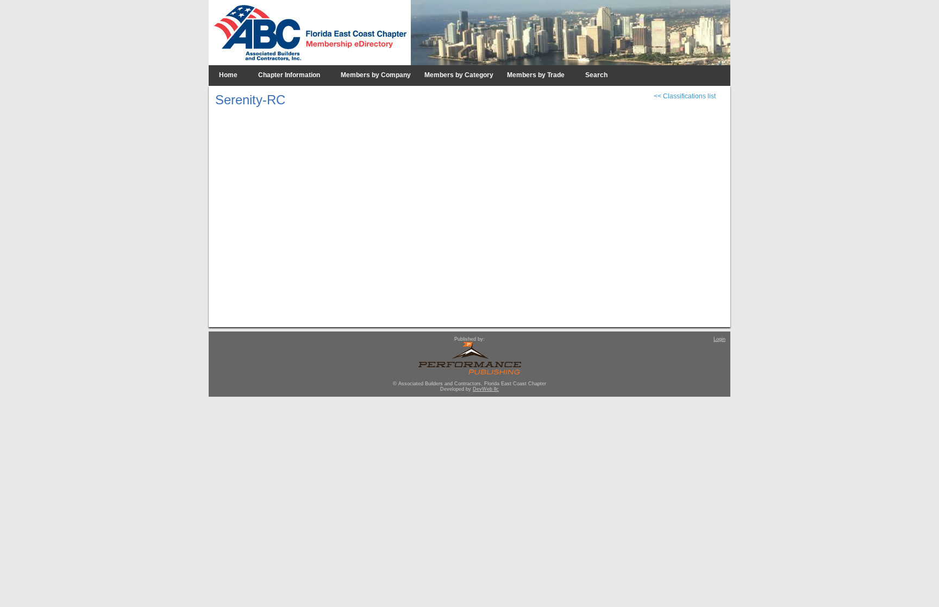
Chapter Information (289, 75)
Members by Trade (536, 75)
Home (228, 75)
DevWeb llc (486, 389)
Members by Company (376, 75)
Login (719, 339)
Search (596, 75)
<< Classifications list (685, 96)
